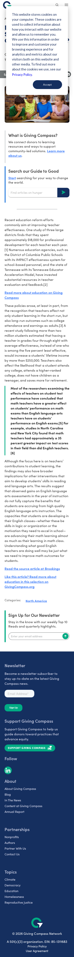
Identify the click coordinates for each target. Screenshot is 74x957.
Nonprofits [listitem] (12, 837)
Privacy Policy (37, 946)
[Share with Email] (68, 74)
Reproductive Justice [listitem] (19, 902)
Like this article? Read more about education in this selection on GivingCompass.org (30, 581)
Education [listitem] (11, 891)
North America (36, 601)
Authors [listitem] (10, 843)
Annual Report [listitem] (14, 812)
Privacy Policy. (22, 75)
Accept (47, 84)
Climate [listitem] (10, 879)
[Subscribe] (65, 636)
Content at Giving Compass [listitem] (23, 806)
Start (12, 177)
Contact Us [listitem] (12, 854)
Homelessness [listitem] (14, 897)
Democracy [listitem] (12, 885)
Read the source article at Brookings (32, 568)
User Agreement (37, 951)
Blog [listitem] (8, 794)
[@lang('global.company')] (7, 5)
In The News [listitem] (13, 800)
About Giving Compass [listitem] (20, 789)
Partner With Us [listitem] (15, 848)
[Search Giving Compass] (57, 5)
